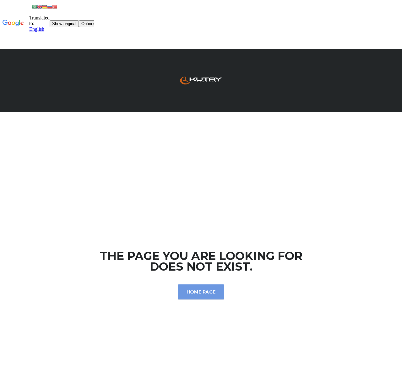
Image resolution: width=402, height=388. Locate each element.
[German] (44, 6)
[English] (39, 6)
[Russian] (49, 6)
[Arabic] (34, 6)
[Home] (201, 80)
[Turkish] (54, 6)
